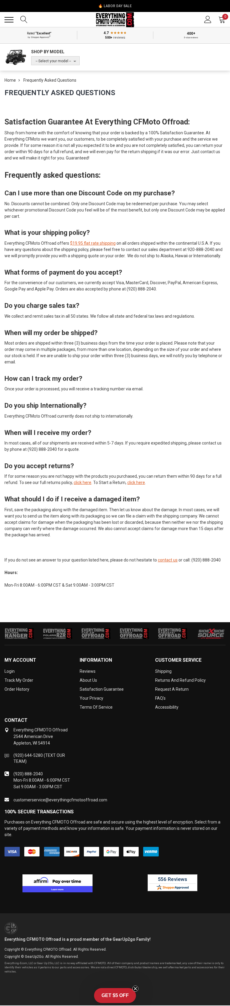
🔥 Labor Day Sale (115, 6)
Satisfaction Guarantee (102, 689)
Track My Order (18, 680)
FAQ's (160, 698)
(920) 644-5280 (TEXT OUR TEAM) (39, 758)
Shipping (163, 671)
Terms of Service (96, 707)
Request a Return (172, 689)
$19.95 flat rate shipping (93, 243)
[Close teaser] (135, 989)
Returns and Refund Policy (180, 680)
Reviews (88, 671)
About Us (88, 680)
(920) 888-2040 (28, 773)
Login (9, 671)
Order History (16, 689)
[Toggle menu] (8, 19)
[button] (115, 995)
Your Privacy (91, 698)
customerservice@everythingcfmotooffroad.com (60, 800)
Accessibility (166, 707)
